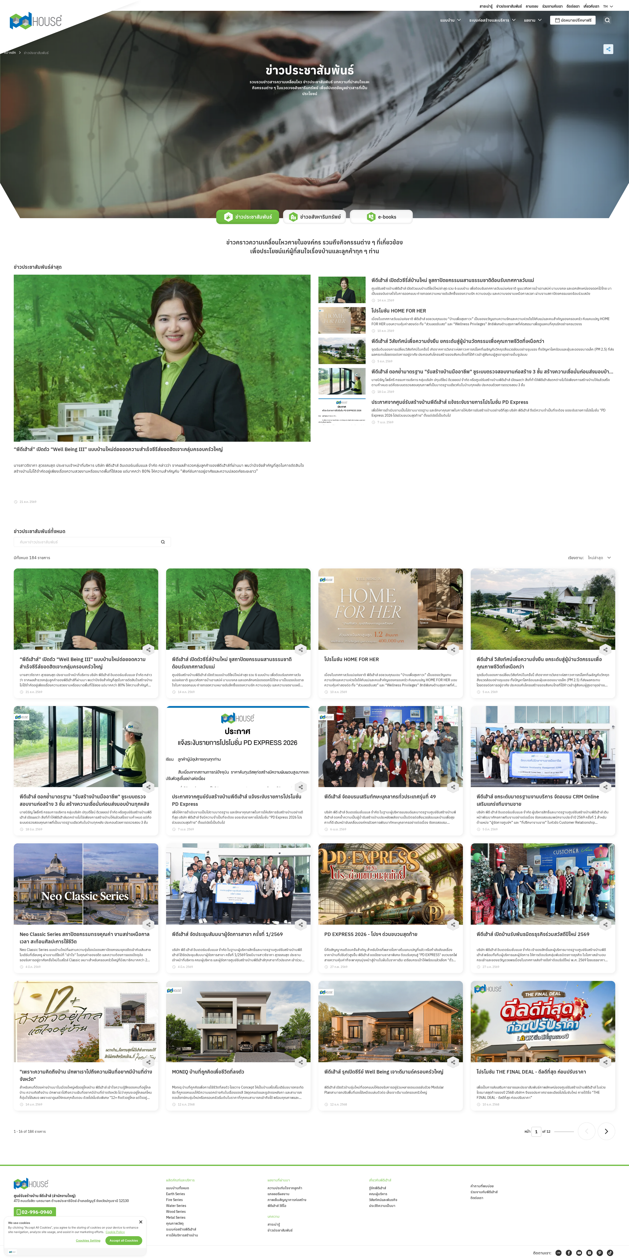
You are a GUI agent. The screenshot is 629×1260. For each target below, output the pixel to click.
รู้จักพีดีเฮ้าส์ (377, 1188)
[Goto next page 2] (606, 1131)
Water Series (176, 1205)
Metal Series (176, 1217)
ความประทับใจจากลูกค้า (285, 1188)
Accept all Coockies (124, 1240)
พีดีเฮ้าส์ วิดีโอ (277, 1205)
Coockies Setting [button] (88, 1240)
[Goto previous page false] (587, 1131)
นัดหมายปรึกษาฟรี (576, 20)
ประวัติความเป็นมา (382, 1205)
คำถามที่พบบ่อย (482, 1186)
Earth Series (175, 1194)
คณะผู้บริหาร (378, 1194)
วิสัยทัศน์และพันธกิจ (383, 1200)
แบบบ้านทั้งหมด (177, 1188)
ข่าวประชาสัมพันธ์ (280, 1230)
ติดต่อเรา (477, 1198)
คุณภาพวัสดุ (175, 1223)
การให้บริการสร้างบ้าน (182, 1235)
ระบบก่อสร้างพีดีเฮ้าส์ (181, 1229)
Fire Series (174, 1200)
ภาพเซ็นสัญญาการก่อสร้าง (287, 1200)
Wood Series (176, 1211)
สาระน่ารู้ (274, 1224)
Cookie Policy (115, 1232)
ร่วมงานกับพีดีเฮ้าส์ (484, 1192)
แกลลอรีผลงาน (278, 1194)
